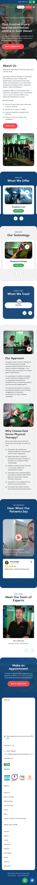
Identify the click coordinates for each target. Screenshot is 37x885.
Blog (5, 814)
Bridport (7, 848)
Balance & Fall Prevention (18, 643)
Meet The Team (9, 797)
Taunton (6, 861)
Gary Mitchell (18, 641)
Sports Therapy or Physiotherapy (15, 818)
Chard (6, 840)
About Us (7, 792)
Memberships (8, 801)
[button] (16, 218)
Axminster (7, 866)
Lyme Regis (7, 853)
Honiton (6, 831)
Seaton (6, 836)
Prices (6, 810)
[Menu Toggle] (34, 7)
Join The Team (8, 805)
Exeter (6, 857)
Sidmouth (7, 844)
